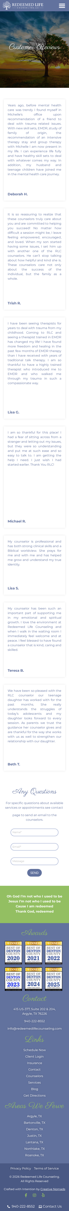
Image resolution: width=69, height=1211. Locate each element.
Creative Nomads (52, 1201)
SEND (34, 884)
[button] (62, 6)
